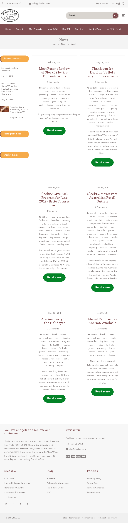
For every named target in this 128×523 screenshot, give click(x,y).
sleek (41, 105)
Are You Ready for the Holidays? (54, 321)
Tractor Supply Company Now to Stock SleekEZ (19, 110)
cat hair (51, 227)
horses (46, 102)
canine (41, 227)
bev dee (92, 95)
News (63, 44)
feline (53, 348)
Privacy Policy (93, 493)
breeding (66, 221)
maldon (114, 237)
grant (112, 112)
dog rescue (55, 238)
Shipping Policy (94, 479)
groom (91, 116)
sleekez (50, 105)
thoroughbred (102, 126)
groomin (52, 352)
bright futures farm (109, 95)
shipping (93, 248)
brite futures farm (98, 98)
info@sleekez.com (41, 4)
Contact (51, 479)
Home (54, 44)
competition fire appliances (102, 224)
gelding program (98, 112)
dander (94, 102)
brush (46, 91)
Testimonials (10, 497)
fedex (44, 348)
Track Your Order (55, 488)
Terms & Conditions (96, 488)
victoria (101, 255)
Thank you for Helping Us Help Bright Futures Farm (102, 72)
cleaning (66, 338)
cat (90, 220)
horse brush (64, 95)
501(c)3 (93, 88)
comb (115, 220)
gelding (114, 109)
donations (92, 105)
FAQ (49, 493)
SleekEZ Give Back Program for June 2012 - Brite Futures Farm (54, 199)
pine (52, 362)
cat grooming (58, 91)
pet (94, 241)
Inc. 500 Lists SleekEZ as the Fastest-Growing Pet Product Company (9, 89)
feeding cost (63, 245)
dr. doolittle (55, 345)
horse (53, 95)
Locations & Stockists (14, 493)
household (56, 359)
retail (109, 241)
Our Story (9, 479)
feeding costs (101, 109)
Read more (54, 130)
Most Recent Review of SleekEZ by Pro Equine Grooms (54, 72)
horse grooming (49, 98)
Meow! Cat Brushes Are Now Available (102, 321)
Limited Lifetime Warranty (17, 483)
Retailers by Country (14, 488)
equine (104, 105)
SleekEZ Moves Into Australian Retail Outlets (102, 197)
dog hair (43, 238)
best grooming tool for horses (56, 88)
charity (49, 231)
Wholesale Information (58, 483)
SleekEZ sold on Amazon (9, 69)
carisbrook (112, 217)
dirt (65, 234)
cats (41, 231)
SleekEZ (16, 518)
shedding (108, 244)
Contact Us (87, 518)
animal (103, 88)
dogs (65, 238)
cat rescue (63, 227)
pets (101, 241)
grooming (43, 95)
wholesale (113, 255)
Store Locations (102, 518)
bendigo (114, 213)
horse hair (64, 98)
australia (113, 88)
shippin (60, 366)
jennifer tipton (59, 102)
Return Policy (93, 483)
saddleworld (95, 244)
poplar (60, 362)
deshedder (106, 102)
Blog (65, 518)
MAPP (114, 518)
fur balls (101, 231)
